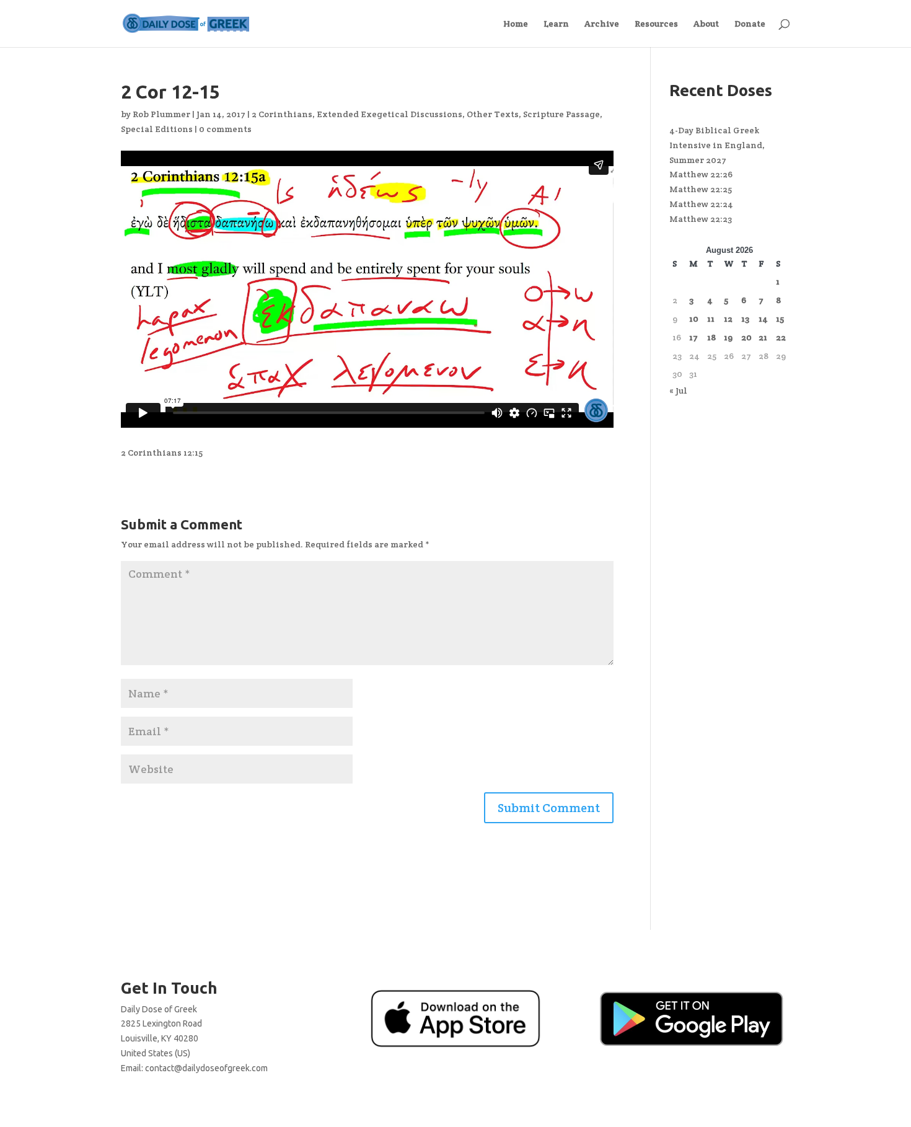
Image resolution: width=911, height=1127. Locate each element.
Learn (556, 24)
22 (781, 337)
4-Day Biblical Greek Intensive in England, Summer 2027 (717, 145)
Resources (656, 24)
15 (780, 318)
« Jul (678, 390)
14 (763, 318)
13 (745, 318)
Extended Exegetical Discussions (389, 114)
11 (711, 318)
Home (515, 24)
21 (763, 337)
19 (728, 337)
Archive (601, 24)
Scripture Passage (561, 114)
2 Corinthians (282, 114)
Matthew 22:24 (701, 204)
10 (693, 318)
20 (746, 337)
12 (728, 318)
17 (693, 337)
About (706, 24)
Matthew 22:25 (700, 189)
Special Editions (157, 129)
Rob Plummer (161, 114)
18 (711, 337)
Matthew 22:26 (701, 174)
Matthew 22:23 (700, 218)
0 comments (225, 129)
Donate (749, 24)
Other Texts (493, 114)
